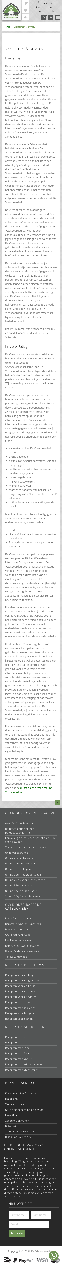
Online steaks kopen (18, 869)
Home (7, 26)
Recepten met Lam (17, 1048)
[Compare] (25, 17)
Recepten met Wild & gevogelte (25, 1064)
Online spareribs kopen (20, 858)
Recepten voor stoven (19, 1018)
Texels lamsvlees (16, 956)
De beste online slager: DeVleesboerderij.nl (20, 830)
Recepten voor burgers (19, 1013)
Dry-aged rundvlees (17, 929)
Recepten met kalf (16, 1037)
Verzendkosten (14, 1104)
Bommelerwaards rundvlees (23, 924)
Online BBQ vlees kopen (20, 885)
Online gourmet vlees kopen (23, 874)
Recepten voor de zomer (20, 991)
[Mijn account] (50, 17)
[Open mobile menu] (57, 17)
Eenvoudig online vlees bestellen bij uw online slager (30, 840)
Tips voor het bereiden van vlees (26, 847)
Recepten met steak (17, 1002)
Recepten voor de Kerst (20, 986)
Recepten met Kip (16, 1042)
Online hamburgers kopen (21, 863)
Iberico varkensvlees (18, 940)
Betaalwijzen (13, 1126)
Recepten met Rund (17, 1053)
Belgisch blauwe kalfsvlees (22, 946)
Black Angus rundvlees (19, 918)
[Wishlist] (25, 10)
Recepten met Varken (19, 1059)
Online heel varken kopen (21, 891)
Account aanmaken (17, 1120)
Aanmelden (17, 1233)
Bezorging (11, 1099)
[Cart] (25, 3)
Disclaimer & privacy (18, 1137)
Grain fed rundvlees (17, 935)
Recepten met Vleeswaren (22, 1070)
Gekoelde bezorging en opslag (24, 1110)
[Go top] (57, 802)
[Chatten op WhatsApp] (54, 1256)
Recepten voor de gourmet (22, 980)
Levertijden (12, 1115)
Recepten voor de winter (20, 997)
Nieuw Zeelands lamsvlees (22, 951)
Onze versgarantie (17, 852)
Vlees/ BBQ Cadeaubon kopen (23, 896)
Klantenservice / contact (20, 1093)
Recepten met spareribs (20, 1008)
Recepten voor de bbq (19, 975)
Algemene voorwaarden (20, 1131)
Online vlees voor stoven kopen (25, 880)
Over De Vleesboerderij (20, 823)
